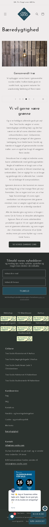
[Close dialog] (48, 249)
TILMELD (36, 282)
